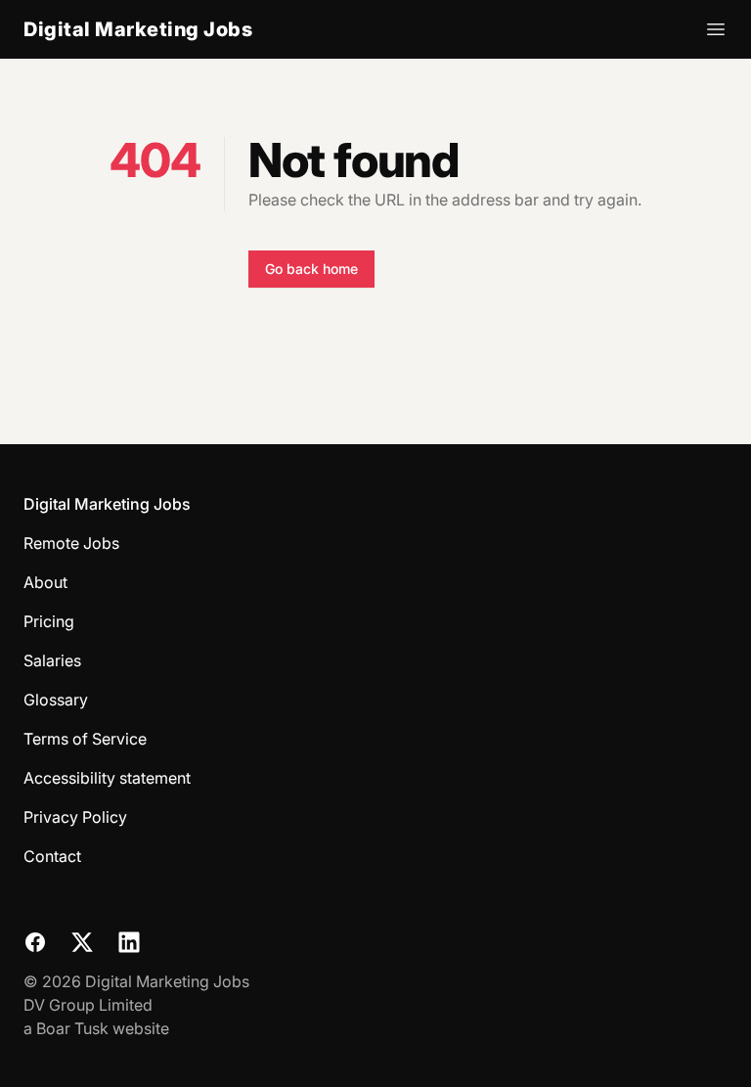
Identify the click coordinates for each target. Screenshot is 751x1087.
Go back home (311, 268)
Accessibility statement (107, 778)
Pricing (48, 621)
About (45, 582)
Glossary (55, 699)
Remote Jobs (71, 543)
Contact (52, 856)
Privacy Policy (75, 817)
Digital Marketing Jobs (137, 29)
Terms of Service (85, 738)
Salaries (52, 660)
